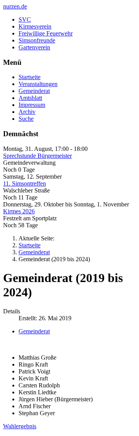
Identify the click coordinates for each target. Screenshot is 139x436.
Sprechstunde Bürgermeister (37, 155)
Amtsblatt (30, 98)
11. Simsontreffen (24, 183)
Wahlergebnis (19, 426)
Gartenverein (34, 47)
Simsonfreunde (37, 40)
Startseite (30, 77)
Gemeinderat (34, 91)
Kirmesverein (35, 26)
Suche (26, 118)
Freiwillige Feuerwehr (46, 33)
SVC (25, 19)
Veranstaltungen (38, 84)
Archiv (27, 111)
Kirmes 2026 (19, 211)
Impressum (32, 104)
